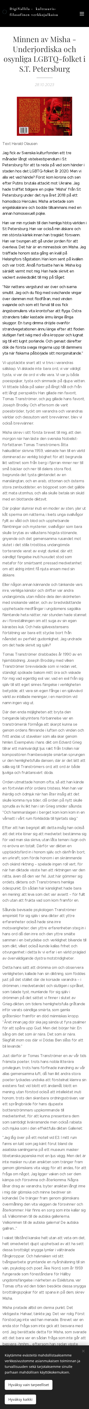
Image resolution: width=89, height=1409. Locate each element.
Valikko (82, 13)
